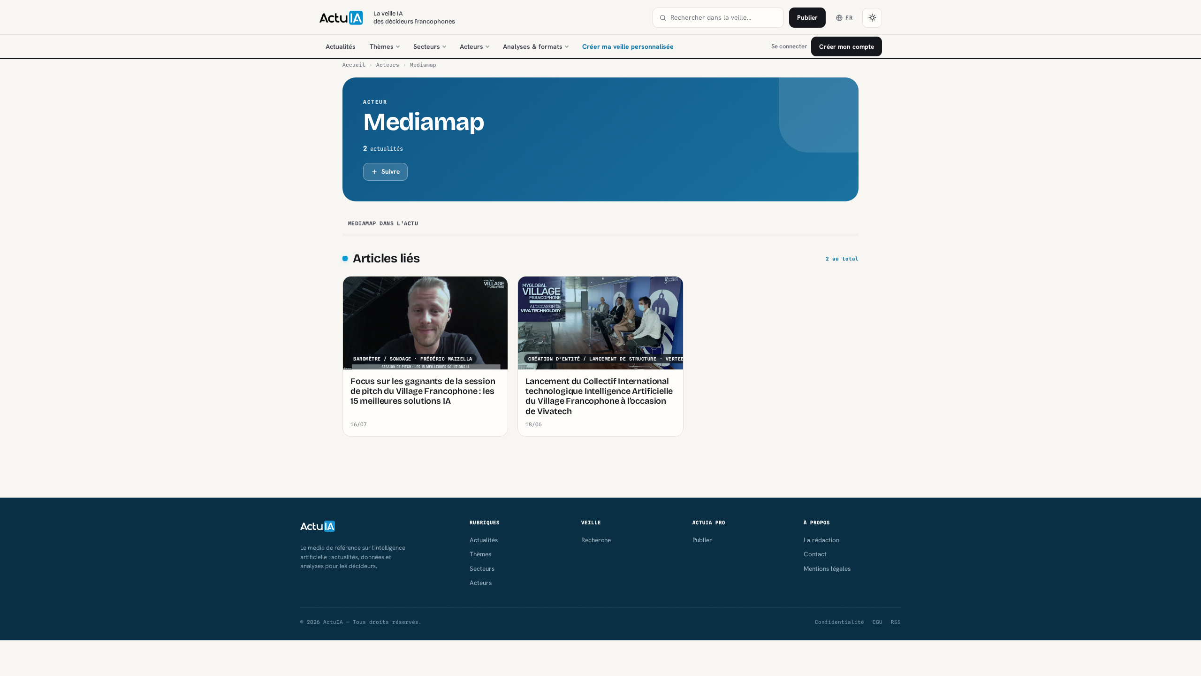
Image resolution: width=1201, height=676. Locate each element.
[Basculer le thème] (872, 18)
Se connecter (789, 46)
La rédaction (821, 540)
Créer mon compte (846, 46)
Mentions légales (827, 568)
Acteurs (471, 46)
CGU (877, 622)
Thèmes (382, 46)
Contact (815, 554)
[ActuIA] (341, 17)
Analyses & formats (532, 46)
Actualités (341, 46)
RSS (896, 622)
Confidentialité (839, 622)
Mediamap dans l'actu (383, 223)
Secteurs (426, 46)
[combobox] (723, 18)
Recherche (596, 540)
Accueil (353, 64)
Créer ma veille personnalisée (628, 46)
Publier (807, 17)
